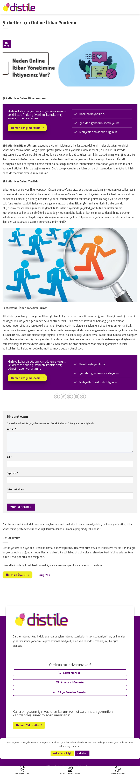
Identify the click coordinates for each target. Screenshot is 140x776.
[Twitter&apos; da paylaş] (64, 397)
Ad (9, 457)
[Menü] (135, 7)
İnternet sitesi (15, 489)
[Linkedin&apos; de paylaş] (77, 397)
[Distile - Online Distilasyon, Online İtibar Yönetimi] (20, 7)
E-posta (12, 473)
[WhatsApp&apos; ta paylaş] (57, 397)
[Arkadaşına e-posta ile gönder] (70, 397)
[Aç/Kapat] (75, 114)
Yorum (11, 429)
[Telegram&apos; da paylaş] (83, 397)
